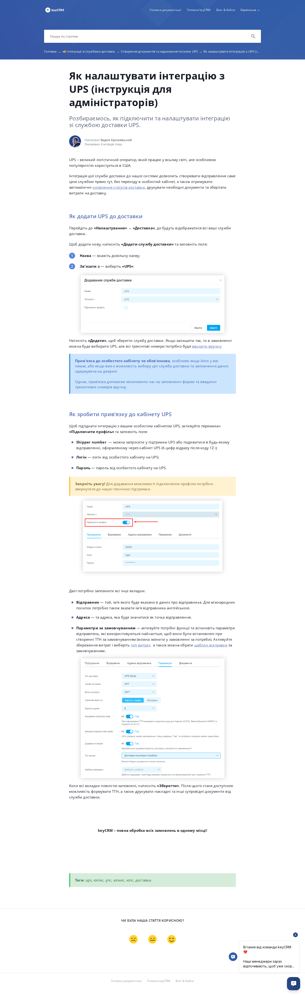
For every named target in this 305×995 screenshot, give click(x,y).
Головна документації (165, 10)
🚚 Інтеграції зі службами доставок (91, 51)
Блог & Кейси (225, 10)
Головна (52, 51)
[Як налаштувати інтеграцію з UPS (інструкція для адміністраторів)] (54, 12)
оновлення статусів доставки (118, 187)
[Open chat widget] (293, 983)
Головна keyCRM (199, 10)
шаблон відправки (211, 645)
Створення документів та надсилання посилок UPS (161, 51)
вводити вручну (206, 346)
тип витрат (140, 645)
